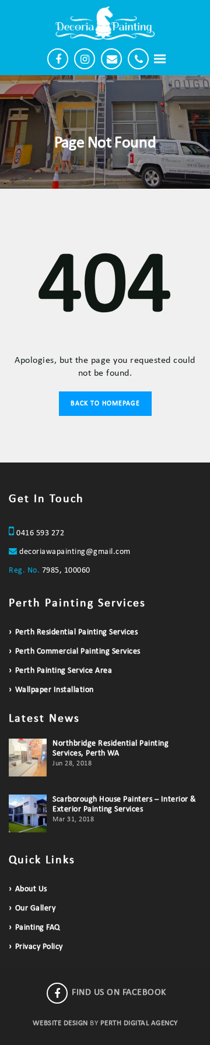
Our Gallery (35, 908)
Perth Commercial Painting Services (78, 651)
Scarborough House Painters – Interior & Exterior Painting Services (124, 804)
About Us (31, 889)
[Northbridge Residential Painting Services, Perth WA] (28, 757)
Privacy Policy (39, 946)
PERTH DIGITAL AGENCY (139, 1023)
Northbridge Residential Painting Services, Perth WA (110, 748)
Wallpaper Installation (54, 690)
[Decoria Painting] (105, 23)
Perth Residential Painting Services (76, 632)
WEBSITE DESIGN (60, 1023)
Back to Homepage (105, 403)
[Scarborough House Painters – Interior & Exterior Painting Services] (28, 813)
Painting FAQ (37, 927)
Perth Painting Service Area (63, 670)
